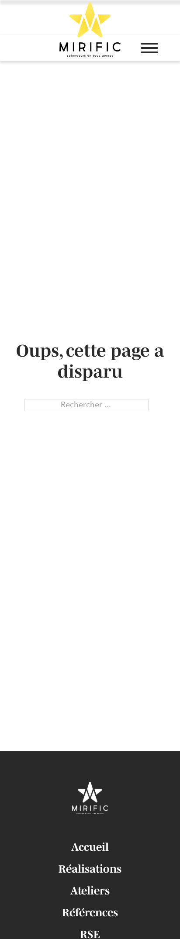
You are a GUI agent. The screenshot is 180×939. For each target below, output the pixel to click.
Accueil (90, 847)
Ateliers (90, 890)
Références (90, 912)
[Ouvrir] (149, 48)
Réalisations (90, 869)
